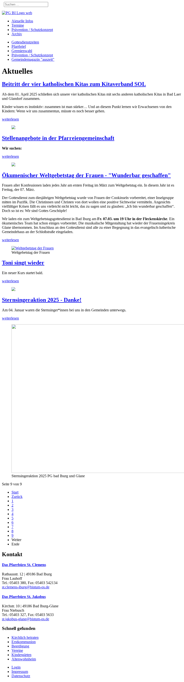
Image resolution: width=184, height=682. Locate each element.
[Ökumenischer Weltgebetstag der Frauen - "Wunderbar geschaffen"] (33, 248)
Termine (18, 25)
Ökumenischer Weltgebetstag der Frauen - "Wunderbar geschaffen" (86, 175)
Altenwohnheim (24, 659)
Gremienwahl (22, 51)
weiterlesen (10, 119)
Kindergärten (21, 655)
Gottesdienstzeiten (25, 42)
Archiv (17, 34)
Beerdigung (20, 646)
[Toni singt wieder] (13, 290)
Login (16, 667)
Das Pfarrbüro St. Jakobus (24, 597)
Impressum (20, 672)
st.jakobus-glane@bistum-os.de (25, 619)
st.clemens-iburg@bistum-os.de (25, 587)
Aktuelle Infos (22, 21)
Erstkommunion (24, 642)
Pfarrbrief (19, 46)
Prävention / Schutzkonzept (32, 30)
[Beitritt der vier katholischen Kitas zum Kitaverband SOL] (13, 128)
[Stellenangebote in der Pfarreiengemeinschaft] (13, 165)
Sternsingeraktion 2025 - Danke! (41, 300)
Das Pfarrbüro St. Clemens (24, 565)
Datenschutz (21, 676)
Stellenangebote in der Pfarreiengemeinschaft (58, 138)
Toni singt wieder (23, 263)
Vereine (17, 650)
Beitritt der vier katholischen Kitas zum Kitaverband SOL (74, 84)
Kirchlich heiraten (25, 637)
